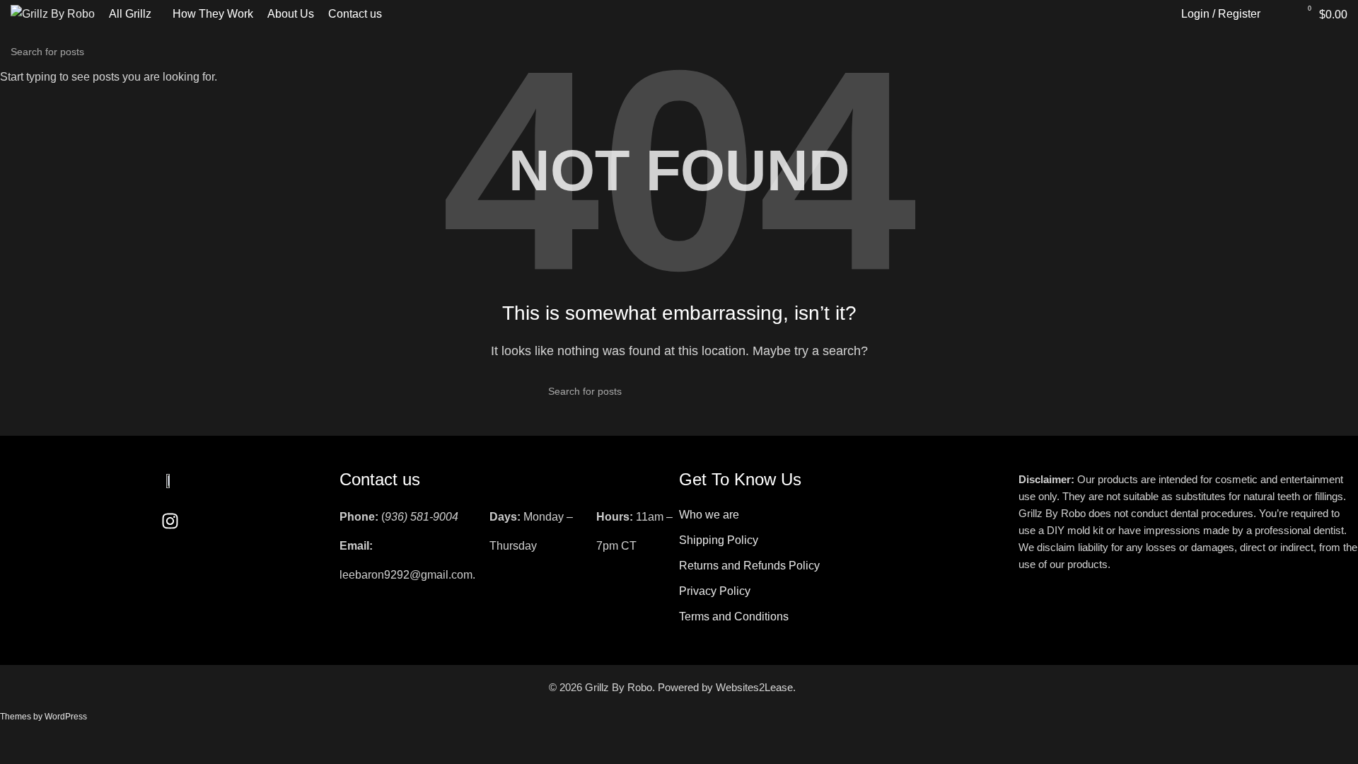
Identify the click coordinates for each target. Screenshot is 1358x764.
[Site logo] (53, 13)
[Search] (1278, 14)
